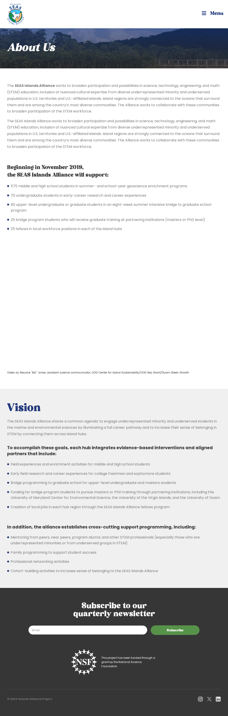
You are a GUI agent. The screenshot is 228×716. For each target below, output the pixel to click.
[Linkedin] (218, 699)
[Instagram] (200, 699)
